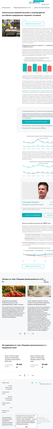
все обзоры (46, 281)
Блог (11, 407)
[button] (32, 334)
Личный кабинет (38, 1)
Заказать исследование (33, 215)
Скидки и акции (5, 382)
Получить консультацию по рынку (36, 121)
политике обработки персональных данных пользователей (26, 421)
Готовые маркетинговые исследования (8, 387)
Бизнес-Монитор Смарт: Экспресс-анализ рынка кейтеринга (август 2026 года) (37, 358)
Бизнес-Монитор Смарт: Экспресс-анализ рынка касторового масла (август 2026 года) (12, 358)
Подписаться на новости (33, 24)
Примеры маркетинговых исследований (8, 398)
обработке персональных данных (26, 423)
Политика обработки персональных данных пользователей (7, 419)
